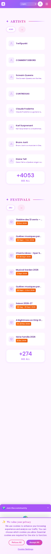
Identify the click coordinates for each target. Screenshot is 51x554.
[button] (25, 508)
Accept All (34, 542)
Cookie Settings (25, 549)
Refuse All (17, 542)
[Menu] (47, 4)
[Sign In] (40, 4)
